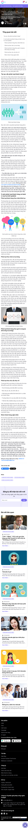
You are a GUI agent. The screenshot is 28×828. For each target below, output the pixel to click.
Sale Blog (3, 756)
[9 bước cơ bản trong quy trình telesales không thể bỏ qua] (14, 657)
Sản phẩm (4, 720)
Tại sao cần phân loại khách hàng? (12, 36)
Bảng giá (4, 746)
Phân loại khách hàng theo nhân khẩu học (15, 42)
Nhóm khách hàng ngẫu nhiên (12, 55)
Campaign (3, 730)
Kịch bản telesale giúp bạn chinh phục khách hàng (13, 638)
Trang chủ (3, 11)
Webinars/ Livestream (6, 761)
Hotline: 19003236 (6, 782)
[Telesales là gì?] (14, 558)
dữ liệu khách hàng (19, 477)
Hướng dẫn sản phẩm (6, 785)
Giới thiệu (3, 768)
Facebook (6, 468)
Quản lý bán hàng (5, 732)
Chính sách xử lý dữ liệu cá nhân (9, 775)
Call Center (4, 728)
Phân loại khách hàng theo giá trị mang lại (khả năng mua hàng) (15, 48)
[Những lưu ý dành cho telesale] (14, 690)
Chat (2, 725)
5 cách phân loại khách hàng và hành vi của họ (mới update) (14, 39)
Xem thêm (5, 545)
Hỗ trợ (3, 780)
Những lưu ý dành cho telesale (11, 704)
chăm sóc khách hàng (7, 477)
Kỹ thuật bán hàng (7, 6)
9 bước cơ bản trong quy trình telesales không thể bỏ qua (14, 671)
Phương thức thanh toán (7, 787)
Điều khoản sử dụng (6, 773)
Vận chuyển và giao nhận (7, 789)
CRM (2, 723)
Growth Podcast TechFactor (8, 758)
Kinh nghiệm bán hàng (18, 6)
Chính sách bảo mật (6, 770)
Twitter (14, 468)
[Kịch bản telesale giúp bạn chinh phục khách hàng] (14, 623)
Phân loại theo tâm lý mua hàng (12, 45)
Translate (23, 819)
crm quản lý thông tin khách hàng (10, 184)
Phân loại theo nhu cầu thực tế (12, 52)
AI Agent (3, 735)
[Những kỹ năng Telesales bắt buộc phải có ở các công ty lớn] (14, 590)
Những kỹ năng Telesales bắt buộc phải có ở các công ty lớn (14, 604)
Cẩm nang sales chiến (13, 11)
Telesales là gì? (6, 572)
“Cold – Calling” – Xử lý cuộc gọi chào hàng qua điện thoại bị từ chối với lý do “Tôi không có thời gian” (13, 538)
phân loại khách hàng (7, 480)
